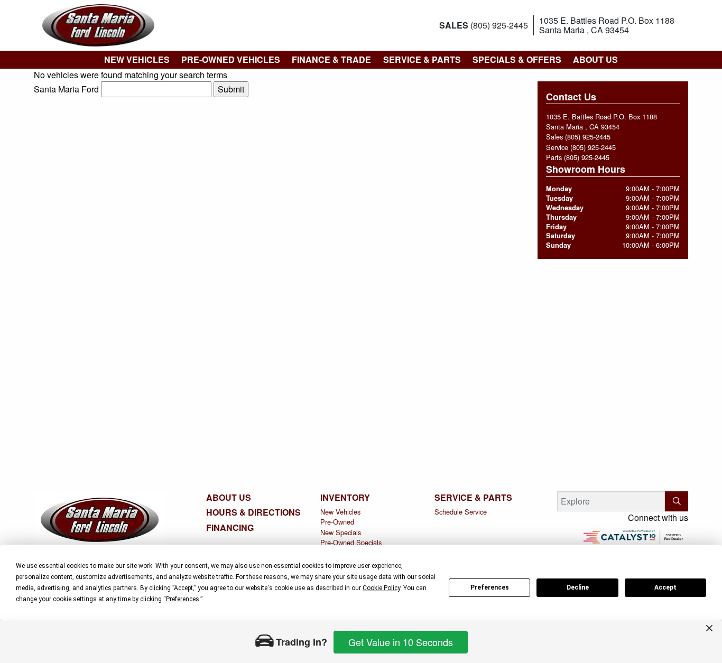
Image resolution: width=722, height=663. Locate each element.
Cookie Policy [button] (381, 588)
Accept (665, 587)
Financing (230, 528)
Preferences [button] (182, 599)
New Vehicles (340, 512)
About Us (228, 497)
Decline (578, 587)
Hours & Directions (253, 512)
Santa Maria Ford (66, 89)
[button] (136, 60)
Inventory (345, 497)
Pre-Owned (337, 522)
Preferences (489, 587)
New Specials (340, 532)
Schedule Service (460, 512)
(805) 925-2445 (587, 137)
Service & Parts (473, 497)
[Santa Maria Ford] (98, 24)
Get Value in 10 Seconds (400, 642)
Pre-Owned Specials (351, 542)
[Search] (676, 501)
